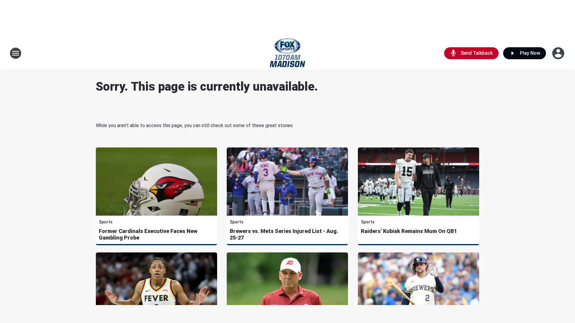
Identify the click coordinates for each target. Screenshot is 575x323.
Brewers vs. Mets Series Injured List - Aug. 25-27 (284, 234)
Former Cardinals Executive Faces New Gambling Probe (148, 234)
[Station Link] (287, 53)
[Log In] (558, 53)
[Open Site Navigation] (16, 53)
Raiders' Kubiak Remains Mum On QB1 (409, 231)
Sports (106, 222)
